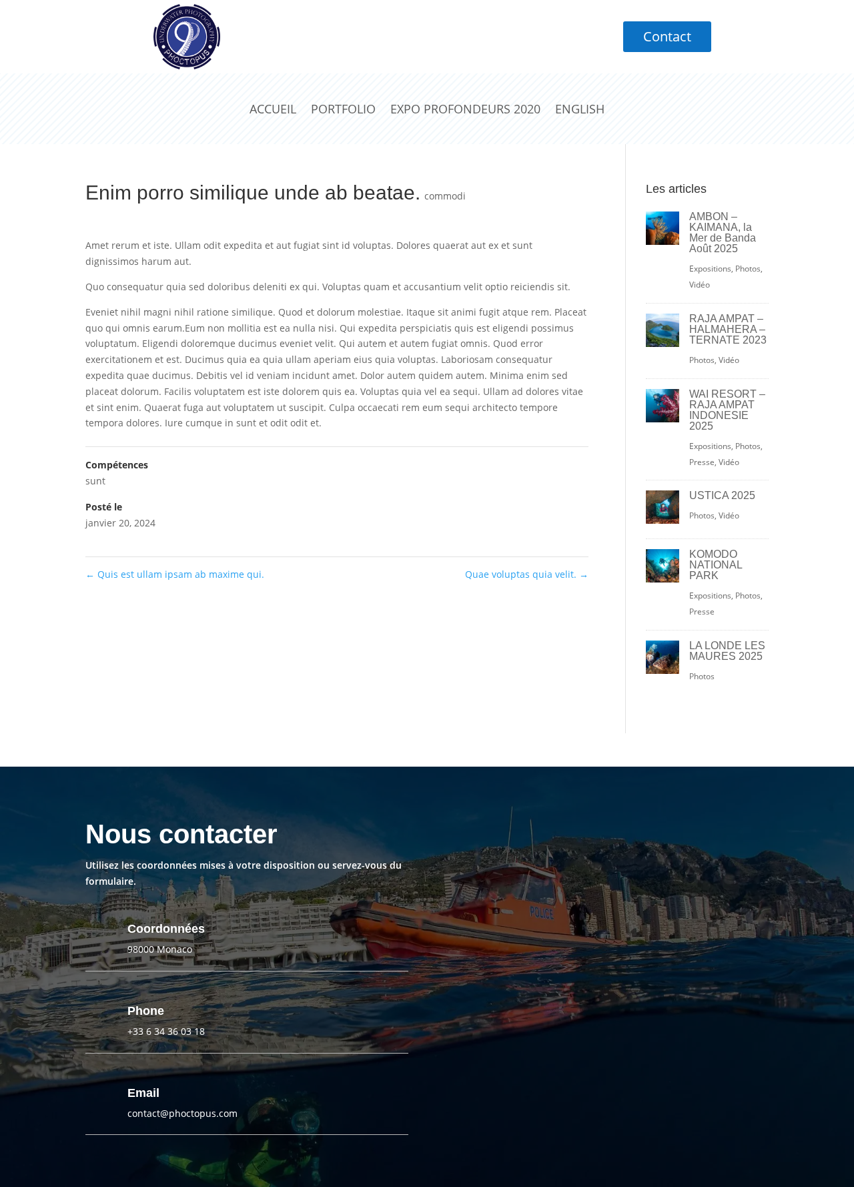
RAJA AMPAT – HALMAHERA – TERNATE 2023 (728, 329)
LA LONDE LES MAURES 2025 (727, 651)
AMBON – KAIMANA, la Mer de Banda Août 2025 (722, 232)
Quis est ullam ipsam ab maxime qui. (174, 574)
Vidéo (699, 284)
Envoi (607, 1073)
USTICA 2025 (722, 495)
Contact (667, 36)
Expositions (710, 268)
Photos (748, 268)
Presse (702, 462)
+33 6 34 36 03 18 (166, 1031)
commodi (445, 195)
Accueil (273, 109)
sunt (95, 480)
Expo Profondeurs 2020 (465, 109)
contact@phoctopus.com (182, 1113)
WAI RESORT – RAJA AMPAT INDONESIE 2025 (727, 410)
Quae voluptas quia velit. (526, 574)
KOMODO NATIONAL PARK (715, 564)
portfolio (343, 109)
